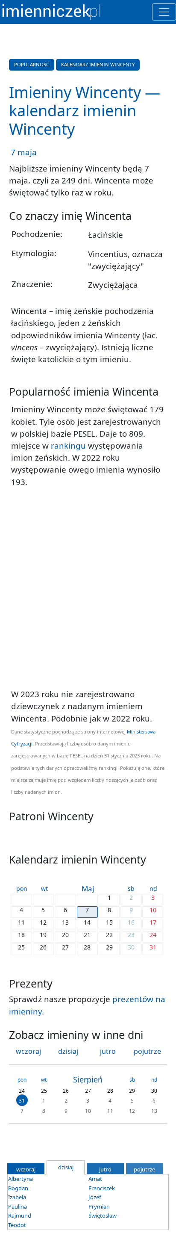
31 (22, 1100)
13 (154, 1110)
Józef (94, 1197)
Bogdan (18, 1188)
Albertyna (20, 1179)
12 (132, 1110)
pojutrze (147, 1051)
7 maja (24, 152)
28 (110, 1090)
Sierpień (88, 1079)
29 (132, 1090)
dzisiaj (68, 1051)
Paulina (17, 1206)
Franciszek (101, 1188)
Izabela (17, 1197)
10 (88, 1110)
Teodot (17, 1225)
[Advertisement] (88, 588)
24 (22, 1090)
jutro (108, 1051)
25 (44, 1090)
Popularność (31, 64)
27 (88, 1090)
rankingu (68, 445)
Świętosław (102, 1215)
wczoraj (28, 1051)
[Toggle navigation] (164, 12)
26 (66, 1090)
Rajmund (19, 1215)
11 (110, 1110)
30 (154, 1090)
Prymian (99, 1206)
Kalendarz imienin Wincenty (98, 64)
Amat (95, 1179)
